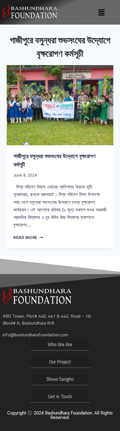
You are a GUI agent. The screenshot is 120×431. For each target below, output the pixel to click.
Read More (28, 237)
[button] (101, 13)
